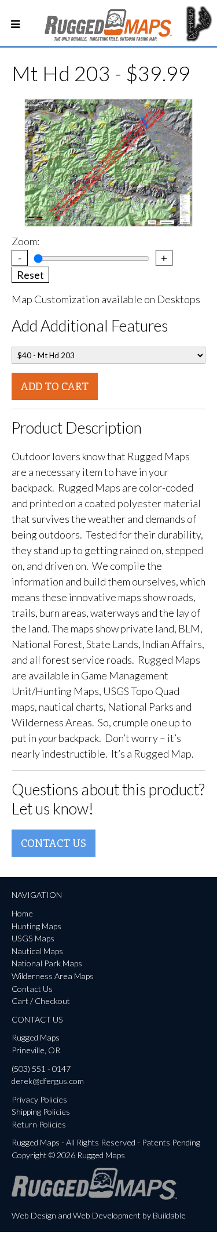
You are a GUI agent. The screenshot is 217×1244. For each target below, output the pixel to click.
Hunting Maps (36, 926)
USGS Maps (33, 938)
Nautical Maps (37, 951)
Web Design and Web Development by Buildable (99, 1215)
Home (22, 913)
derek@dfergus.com (48, 1081)
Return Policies (39, 1124)
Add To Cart (55, 386)
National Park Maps (47, 963)
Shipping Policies (41, 1111)
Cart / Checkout (41, 1001)
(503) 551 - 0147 (41, 1069)
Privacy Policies (39, 1099)
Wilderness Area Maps (53, 976)
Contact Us (53, 843)
